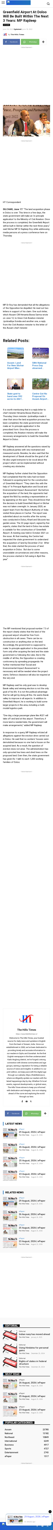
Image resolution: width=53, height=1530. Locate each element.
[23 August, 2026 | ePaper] (10, 1175)
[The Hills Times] (5, 34)
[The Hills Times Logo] (18, 2)
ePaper (22, 1129)
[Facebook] (22, 1101)
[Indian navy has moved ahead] (10, 1335)
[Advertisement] (26, 75)
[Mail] (26, 1101)
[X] (31, 1101)
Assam (6, 25)
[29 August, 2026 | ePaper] (10, 1133)
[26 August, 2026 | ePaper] (10, 1148)
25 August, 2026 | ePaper (32, 1160)
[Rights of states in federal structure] (10, 1362)
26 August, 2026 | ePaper (32, 1147)
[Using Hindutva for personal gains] (10, 1349)
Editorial (11, 1325)
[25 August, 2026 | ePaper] (10, 1162)
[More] (43, 42)
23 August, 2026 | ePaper (32, 1174)
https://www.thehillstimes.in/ (26, 1034)
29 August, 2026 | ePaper (32, 1132)
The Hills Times (17, 34)
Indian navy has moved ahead (34, 1334)
